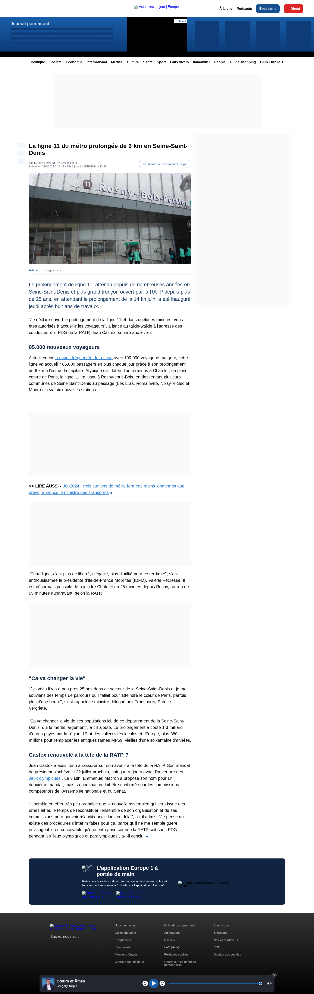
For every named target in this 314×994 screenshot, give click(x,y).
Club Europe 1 (271, 62)
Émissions (267, 8)
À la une (226, 8)
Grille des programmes (179, 925)
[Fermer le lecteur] (274, 975)
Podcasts (244, 8)
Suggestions (52, 270)
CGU (217, 947)
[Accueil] (157, 10)
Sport (161, 62)
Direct (295, 8)
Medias (117, 62)
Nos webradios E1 (226, 940)
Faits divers (179, 62)
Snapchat (82, 944)
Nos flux (169, 940)
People (220, 62)
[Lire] (153, 983)
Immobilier (201, 62)
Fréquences (123, 940)
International (97, 62)
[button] (269, 983)
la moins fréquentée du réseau (84, 357)
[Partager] (21, 145)
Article (33, 270)
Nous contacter (125, 925)
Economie (74, 62)
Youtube (74, 944)
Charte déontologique (129, 961)
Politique (38, 62)
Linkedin (89, 944)
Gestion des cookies (227, 954)
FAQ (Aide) (171, 947)
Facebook (67, 944)
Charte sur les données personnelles (180, 963)
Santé (148, 62)
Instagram (60, 944)
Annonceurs (222, 925)
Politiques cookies (176, 954)
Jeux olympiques (44, 778)
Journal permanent (30, 23)
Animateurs (172, 932)
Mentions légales (126, 954)
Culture (133, 62)
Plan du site (123, 947)
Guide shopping (243, 62)
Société (55, 62)
